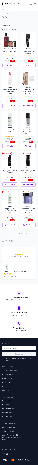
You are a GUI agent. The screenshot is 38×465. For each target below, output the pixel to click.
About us (5, 390)
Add (11, 65)
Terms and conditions (10, 371)
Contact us (6, 382)
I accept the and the (20, 359)
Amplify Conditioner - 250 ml (15, 271)
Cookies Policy (7, 374)
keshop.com (5, 13)
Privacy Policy (7, 378)
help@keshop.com (9, 427)
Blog (3, 386)
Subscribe (19, 354)
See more (11, 106)
